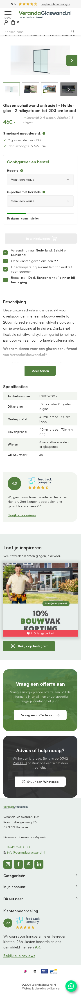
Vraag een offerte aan (37, 715)
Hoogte (12, 170)
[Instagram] (7, 864)
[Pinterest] (28, 864)
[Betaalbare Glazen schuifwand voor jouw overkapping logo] (45, 14)
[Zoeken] (72, 31)
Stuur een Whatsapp (43, 782)
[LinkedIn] (38, 864)
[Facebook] (18, 864)
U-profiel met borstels (23, 192)
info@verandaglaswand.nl (26, 852)
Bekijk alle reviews (22, 515)
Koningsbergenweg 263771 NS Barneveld (20, 824)
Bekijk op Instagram (33, 646)
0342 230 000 (18, 847)
